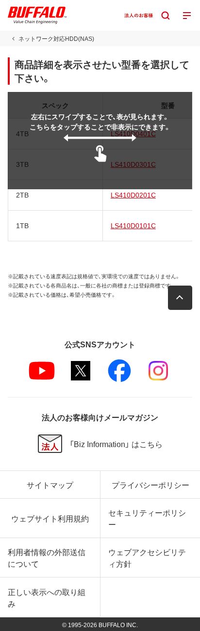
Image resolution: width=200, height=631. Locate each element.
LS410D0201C (133, 194)
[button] (180, 298)
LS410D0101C (133, 225)
